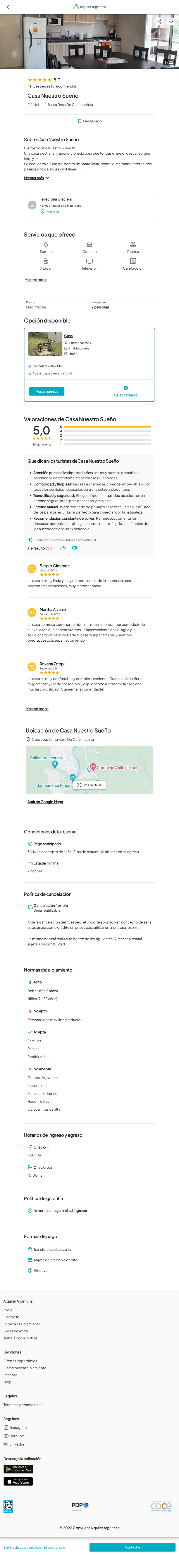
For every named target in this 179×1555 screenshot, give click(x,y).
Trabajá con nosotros (20, 1338)
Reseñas (10, 1374)
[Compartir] (160, 21)
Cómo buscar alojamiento (24, 1367)
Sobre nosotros (16, 1331)
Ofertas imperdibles (20, 1360)
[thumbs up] (63, 548)
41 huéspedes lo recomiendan (52, 86)
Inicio (7, 1310)
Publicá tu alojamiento (21, 1324)
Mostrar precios (47, 391)
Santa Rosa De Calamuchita (70, 104)
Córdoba (35, 104)
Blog (7, 1382)
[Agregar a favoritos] (171, 21)
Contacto (11, 1317)
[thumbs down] (74, 548)
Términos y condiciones (22, 1404)
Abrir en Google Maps (45, 801)
